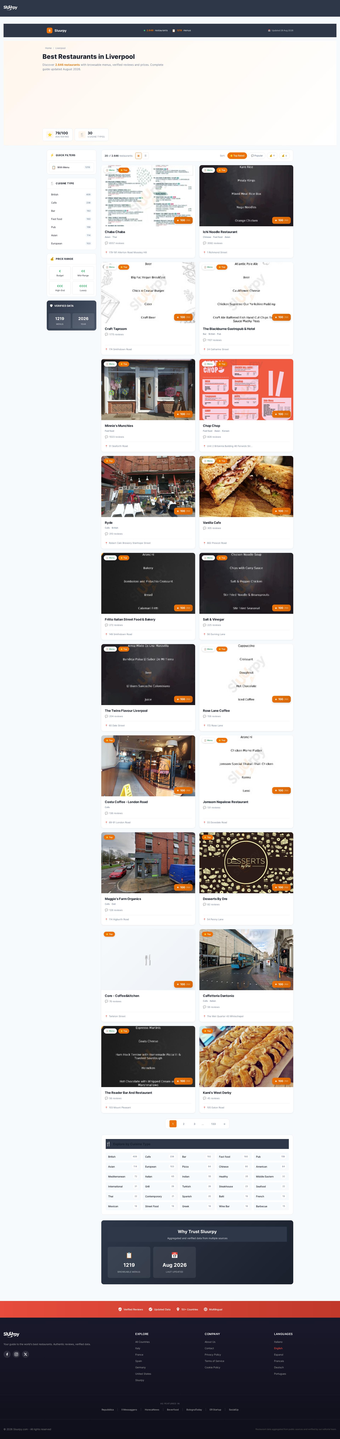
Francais (279, 1360)
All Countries (142, 1341)
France (139, 1354)
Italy (137, 1348)
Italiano (278, 1341)
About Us (210, 1341)
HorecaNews (152, 1409)
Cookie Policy (212, 1367)
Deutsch (279, 1367)
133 (213, 1123)
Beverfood (173, 1409)
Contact (209, 1348)
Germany (140, 1367)
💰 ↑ (272, 155)
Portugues (280, 1373)
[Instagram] (16, 1354)
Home (48, 48)
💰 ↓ (284, 155)
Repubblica (108, 1409)
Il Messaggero (129, 1409)
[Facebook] (7, 1354)
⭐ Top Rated (237, 155)
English (278, 1348)
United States (143, 1373)
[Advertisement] (170, 100)
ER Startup (215, 1409)
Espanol (278, 1354)
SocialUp (234, 1409)
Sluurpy (139, 1380)
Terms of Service (214, 1360)
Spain (138, 1360)
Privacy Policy (213, 1354)
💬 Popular (257, 155)
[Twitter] (25, 1354)
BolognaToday (194, 1409)
